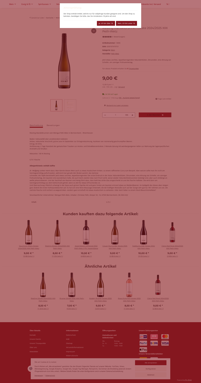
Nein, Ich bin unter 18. (126, 23)
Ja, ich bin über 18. (106, 23)
